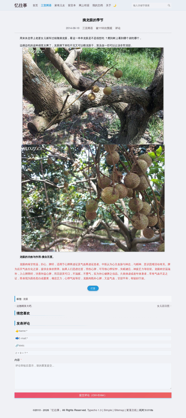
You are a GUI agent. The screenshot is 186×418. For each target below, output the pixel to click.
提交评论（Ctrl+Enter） (93, 395)
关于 (108, 5)
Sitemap (119, 410)
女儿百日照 (163, 306)
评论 (117, 28)
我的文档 (97, 5)
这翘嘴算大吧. (24, 306)
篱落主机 (131, 410)
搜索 (169, 5)
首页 (35, 5)
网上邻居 (84, 5)
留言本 (72, 5)
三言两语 (46, 5)
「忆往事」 (55, 410)
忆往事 (21, 5)
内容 (17, 360)
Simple (108, 410)
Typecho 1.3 (94, 410)
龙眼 (25, 299)
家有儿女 (59, 5)
